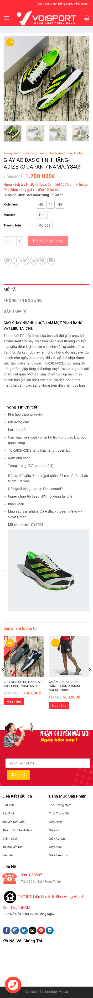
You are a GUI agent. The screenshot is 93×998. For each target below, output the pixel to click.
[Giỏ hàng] (86, 18)
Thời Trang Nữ (59, 813)
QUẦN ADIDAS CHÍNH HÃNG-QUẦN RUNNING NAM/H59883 (65, 686)
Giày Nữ (54, 830)
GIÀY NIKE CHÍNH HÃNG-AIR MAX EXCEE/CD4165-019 (23, 684)
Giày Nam (55, 153)
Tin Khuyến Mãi (12, 847)
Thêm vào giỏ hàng (47, 241)
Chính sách (10, 838)
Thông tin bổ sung (23, 300)
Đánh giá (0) (16, 311)
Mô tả (10, 289)
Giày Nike (55, 847)
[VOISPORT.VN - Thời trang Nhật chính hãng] (47, 18)
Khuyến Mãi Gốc (13, 822)
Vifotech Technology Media (46, 992)
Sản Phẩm (9, 813)
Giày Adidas (75, 153)
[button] (41, 204)
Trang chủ (11, 153)
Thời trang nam (33, 153)
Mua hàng (14, 701)
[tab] (46, 289)
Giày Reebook (58, 855)
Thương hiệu (12, 225)
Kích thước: (11, 204)
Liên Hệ (7, 855)
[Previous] (11, 78)
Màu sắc (10, 215)
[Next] (82, 78)
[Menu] (6, 18)
